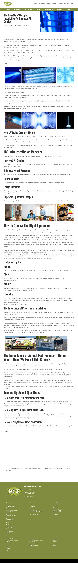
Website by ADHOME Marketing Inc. (47, 560)
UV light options (53, 298)
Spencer (16, 25)
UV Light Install (23, 25)
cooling (21, 364)
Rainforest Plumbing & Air (30, 56)
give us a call (18, 258)
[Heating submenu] (41, 9)
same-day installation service (49, 416)
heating (14, 364)
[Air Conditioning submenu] (33, 9)
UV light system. (14, 314)
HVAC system (16, 191)
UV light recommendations (13, 243)
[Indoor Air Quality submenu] (54, 9)
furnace (22, 50)
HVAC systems (9, 136)
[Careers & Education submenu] (57, 3)
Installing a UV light (9, 50)
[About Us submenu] (38, 3)
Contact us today (9, 304)
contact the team (53, 386)
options (28, 298)
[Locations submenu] (70, 3)
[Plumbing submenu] (11, 9)
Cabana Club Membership (57, 373)
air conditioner (21, 312)
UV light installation (37, 156)
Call (71, 402)
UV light (29, 41)
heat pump (30, 312)
